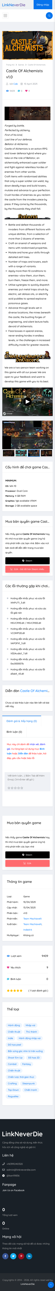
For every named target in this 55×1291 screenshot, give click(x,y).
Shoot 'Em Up (15, 1057)
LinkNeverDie (28, 1284)
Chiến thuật (14, 1031)
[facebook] (5, 1256)
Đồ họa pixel (14, 1044)
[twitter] (13, 1256)
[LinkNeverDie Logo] (13, 4)
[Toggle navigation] (5, 15)
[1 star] (9, 788)
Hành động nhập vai (29, 1038)
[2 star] (12, 788)
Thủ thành (31, 1031)
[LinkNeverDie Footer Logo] (22, 1133)
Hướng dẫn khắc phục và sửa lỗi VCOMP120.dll (28, 631)
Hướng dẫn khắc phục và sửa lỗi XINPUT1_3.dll (28, 600)
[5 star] (21, 788)
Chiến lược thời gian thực (21, 1077)
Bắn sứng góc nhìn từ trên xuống (25, 1051)
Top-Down (13, 1089)
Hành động (14, 1025)
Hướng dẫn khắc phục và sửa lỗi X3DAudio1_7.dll (28, 651)
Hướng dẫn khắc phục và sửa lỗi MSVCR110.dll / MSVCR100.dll (28, 620)
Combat (12, 1064)
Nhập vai (30, 1025)
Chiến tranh (31, 1089)
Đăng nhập (43, 4)
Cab (15, 83)
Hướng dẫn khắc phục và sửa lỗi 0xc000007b (28, 661)
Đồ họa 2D (34, 1057)
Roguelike (13, 1096)
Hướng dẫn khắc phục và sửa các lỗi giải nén (28, 610)
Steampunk (28, 1083)
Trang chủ (10, 65)
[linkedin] (29, 1256)
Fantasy (26, 1064)
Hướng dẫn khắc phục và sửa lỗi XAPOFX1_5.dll (28, 641)
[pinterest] (21, 1256)
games (21, 65)
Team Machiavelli (32, 918)
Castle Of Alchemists (37, 65)
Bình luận (14, 731)
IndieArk (27, 929)
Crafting (12, 1083)
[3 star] (15, 788)
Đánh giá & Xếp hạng (22, 721)
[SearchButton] (49, 15)
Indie (10, 1038)
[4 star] (18, 788)
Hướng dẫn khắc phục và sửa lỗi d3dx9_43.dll (28, 671)
